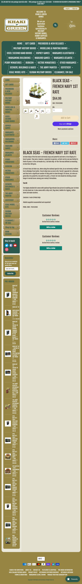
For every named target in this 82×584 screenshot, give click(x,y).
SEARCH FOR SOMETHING (16, 570)
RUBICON (31, 63)
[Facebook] (11, 245)
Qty (53, 107)
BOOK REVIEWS (12, 233)
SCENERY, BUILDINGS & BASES (24, 68)
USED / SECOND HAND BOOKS (20, 54)
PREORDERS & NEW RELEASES (52, 44)
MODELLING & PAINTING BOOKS (55, 49)
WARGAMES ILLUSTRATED (64, 54)
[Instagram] (6, 249)
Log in (67, 8)
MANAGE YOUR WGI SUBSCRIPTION (57, 575)
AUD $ (40, 559)
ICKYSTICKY (67, 68)
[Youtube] (15, 245)
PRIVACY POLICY (32, 572)
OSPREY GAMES (43, 53)
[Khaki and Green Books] (17, 25)
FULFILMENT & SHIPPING (49, 570)
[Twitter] (6, 245)
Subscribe (10, 274)
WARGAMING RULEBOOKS (20, 58)
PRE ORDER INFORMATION (65, 570)
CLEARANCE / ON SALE (63, 72)
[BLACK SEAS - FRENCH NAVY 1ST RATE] (25, 110)
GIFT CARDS (30, 43)
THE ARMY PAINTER (49, 68)
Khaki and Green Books (40, 580)
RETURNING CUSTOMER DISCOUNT (49, 572)
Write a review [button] (50, 227)
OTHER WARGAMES (69, 63)
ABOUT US (28, 570)
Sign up (74, 8)
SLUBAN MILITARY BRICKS (40, 72)
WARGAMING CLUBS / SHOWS (37, 575)
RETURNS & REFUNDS (67, 572)
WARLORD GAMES (43, 58)
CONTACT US (36, 570)
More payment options (65, 129)
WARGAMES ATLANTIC (64, 58)
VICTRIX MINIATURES (48, 63)
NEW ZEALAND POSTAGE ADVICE (17, 572)
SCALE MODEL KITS (18, 73)
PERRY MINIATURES (14, 63)
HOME (19, 43)
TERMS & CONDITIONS (21, 575)
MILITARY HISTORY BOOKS (25, 49)
